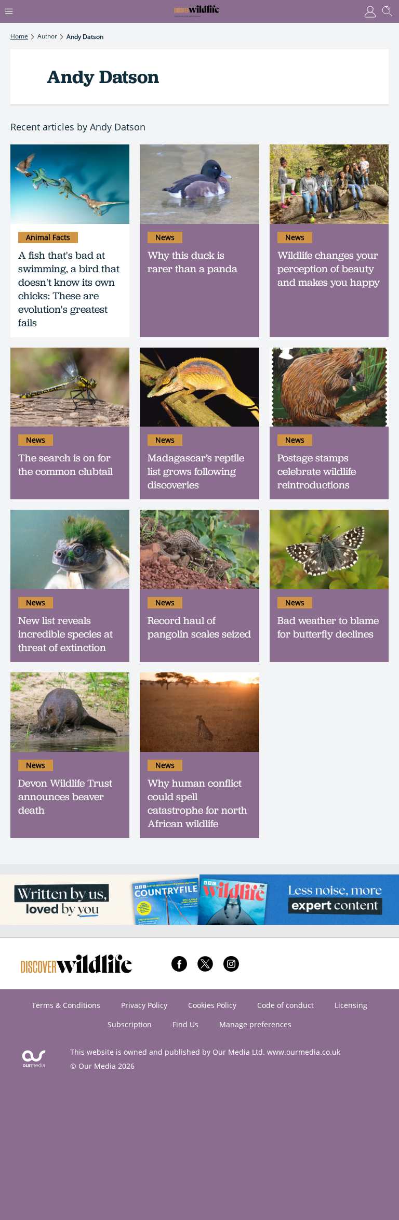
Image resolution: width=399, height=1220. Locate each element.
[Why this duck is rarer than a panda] (199, 184)
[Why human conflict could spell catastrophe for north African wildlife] (199, 712)
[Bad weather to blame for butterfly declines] (329, 549)
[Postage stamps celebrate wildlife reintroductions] (329, 387)
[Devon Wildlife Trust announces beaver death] (69, 712)
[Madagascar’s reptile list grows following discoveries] (199, 387)
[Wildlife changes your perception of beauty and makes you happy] (329, 184)
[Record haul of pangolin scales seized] (199, 549)
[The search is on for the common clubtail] (69, 387)
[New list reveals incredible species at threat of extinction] (69, 549)
